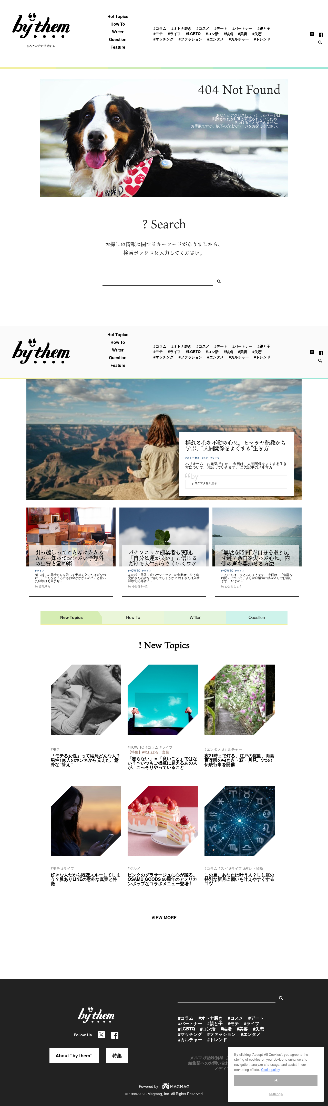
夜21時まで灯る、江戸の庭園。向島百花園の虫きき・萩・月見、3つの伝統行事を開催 (239, 759)
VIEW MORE (164, 917)
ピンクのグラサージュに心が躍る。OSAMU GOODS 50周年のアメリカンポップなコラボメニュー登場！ (162, 879)
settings (276, 1093)
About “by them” (74, 1055)
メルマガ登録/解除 (207, 1057)
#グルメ (134, 868)
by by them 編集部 (63, 771)
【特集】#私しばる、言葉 (148, 752)
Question (118, 39)
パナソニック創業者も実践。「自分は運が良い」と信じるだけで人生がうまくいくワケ (162, 558)
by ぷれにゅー (214, 771)
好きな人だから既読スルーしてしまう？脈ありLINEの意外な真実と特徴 (85, 879)
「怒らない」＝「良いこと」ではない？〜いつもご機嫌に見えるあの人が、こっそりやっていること (162, 762)
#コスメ (203, 28)
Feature (117, 47)
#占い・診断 (253, 868)
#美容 (242, 33)
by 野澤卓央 (136, 774)
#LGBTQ (193, 33)
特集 (117, 1055)
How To (117, 24)
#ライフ (174, 33)
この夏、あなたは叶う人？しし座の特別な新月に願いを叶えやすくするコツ (239, 879)
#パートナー (242, 28)
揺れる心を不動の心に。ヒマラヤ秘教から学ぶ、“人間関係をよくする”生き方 (235, 445)
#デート (220, 28)
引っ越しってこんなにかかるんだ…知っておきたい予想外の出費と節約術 (69, 558)
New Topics (71, 617)
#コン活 (212, 33)
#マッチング (163, 39)
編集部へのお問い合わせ (210, 1063)
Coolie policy (270, 1069)
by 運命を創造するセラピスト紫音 (228, 890)
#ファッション (190, 39)
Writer (118, 32)
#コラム (159, 28)
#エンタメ (215, 39)
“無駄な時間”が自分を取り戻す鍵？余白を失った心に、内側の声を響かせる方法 (255, 558)
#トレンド (262, 39)
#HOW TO (134, 570)
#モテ (158, 33)
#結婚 (228, 33)
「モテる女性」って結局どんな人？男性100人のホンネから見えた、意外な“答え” (85, 759)
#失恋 (257, 33)
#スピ (205, 458)
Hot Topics (117, 16)
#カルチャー (239, 39)
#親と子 (264, 28)
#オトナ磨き (181, 28)
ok (276, 1080)
